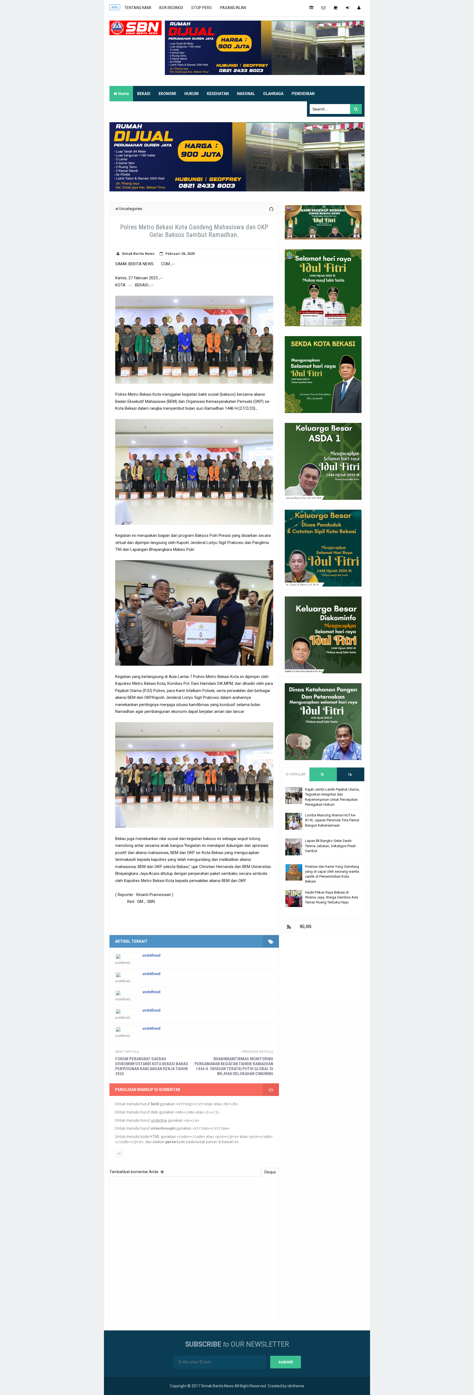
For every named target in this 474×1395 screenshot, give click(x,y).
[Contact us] (323, 7)
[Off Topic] (335, 7)
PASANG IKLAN (233, 7)
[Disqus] (194, 1250)
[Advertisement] (323, 967)
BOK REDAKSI (171, 7)
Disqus (270, 1172)
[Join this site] (347, 7)
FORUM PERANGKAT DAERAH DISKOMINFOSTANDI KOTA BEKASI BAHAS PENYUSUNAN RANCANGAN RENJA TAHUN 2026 (151, 1066)
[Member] (359, 7)
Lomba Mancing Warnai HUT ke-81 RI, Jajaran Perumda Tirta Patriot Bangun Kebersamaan (332, 820)
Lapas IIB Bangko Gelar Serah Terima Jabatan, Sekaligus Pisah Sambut (330, 846)
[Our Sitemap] (311, 7)
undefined (151, 955)
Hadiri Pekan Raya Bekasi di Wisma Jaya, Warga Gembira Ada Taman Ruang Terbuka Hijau (331, 897)
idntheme (295, 1386)
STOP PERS (201, 7)
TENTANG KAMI (137, 7)
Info (115, 7)
